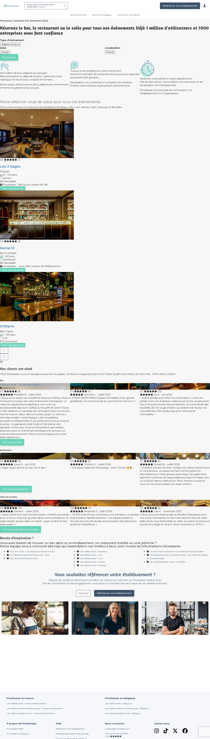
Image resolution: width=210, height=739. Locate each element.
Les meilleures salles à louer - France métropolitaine (30, 713)
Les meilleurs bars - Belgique (118, 703)
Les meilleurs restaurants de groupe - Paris (30, 555)
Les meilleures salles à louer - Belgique (122, 713)
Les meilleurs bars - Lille (91, 555)
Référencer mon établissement (180, 5)
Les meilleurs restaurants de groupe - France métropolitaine (35, 708)
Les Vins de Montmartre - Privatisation (92, 501)
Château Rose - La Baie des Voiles (19, 384)
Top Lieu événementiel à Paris (24, 558)
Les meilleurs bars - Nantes (92, 562)
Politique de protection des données (72, 733)
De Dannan (76, 384)
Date (3, 47)
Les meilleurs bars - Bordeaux (93, 551)
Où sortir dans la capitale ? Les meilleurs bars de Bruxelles (176, 551)
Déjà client (83, 593)
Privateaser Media (15, 729)
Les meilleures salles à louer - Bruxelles (167, 562)
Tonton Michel (78, 454)
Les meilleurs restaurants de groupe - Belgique (126, 708)
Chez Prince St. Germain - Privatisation (22, 501)
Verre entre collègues (101, 15)
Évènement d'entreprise (128, 15)
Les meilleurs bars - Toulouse (93, 565)
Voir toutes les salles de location (20, 529)
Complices (6, 454)
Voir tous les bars (12, 442)
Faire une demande (12, 188)
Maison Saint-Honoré (152, 384)
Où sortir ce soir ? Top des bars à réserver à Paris (32, 551)
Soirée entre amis (78, 15)
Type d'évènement (12, 40)
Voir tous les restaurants (16, 489)
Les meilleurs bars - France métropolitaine (26, 703)
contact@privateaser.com (117, 729)
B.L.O (143, 454)
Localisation (112, 47)
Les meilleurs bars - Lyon (91, 558)
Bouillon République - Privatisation (159, 501)
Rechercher (9, 57)
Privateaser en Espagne (18, 733)
